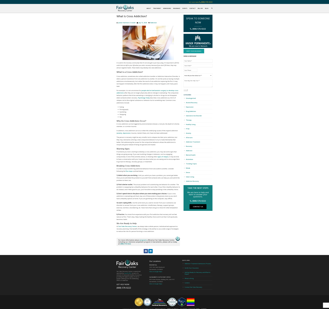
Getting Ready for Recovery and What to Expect (197, 273)
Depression (189, 107)
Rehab (188, 168)
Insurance (176, 8)
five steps (129, 171)
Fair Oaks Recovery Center (127, 226)
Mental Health (191, 155)
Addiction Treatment (193, 142)
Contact (192, 8)
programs (143, 240)
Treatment (157, 8)
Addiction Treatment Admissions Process (198, 264)
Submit (186, 90)
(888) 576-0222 (206, 2)
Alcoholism (189, 159)
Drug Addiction (191, 111)
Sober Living (190, 177)
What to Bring (189, 278)
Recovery (189, 146)
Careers (187, 283)
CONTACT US (198, 207)
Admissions (167, 8)
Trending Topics (191, 164)
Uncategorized (191, 98)
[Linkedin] (150, 251)
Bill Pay (200, 8)
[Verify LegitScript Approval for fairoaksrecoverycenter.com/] (182, 302)
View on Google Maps (155, 271)
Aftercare (189, 137)
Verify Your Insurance (192, 268)
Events (184, 8)
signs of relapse (163, 157)
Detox (188, 172)
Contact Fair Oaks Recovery (193, 287)
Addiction (153, 23)
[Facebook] (146, 251)
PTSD (187, 129)
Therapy (189, 120)
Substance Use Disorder (194, 116)
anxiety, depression (124, 133)
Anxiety (188, 133)
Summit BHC (128, 273)
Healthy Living (190, 124)
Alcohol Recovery (191, 103)
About (149, 8)
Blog (206, 8)
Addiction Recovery (192, 181)
